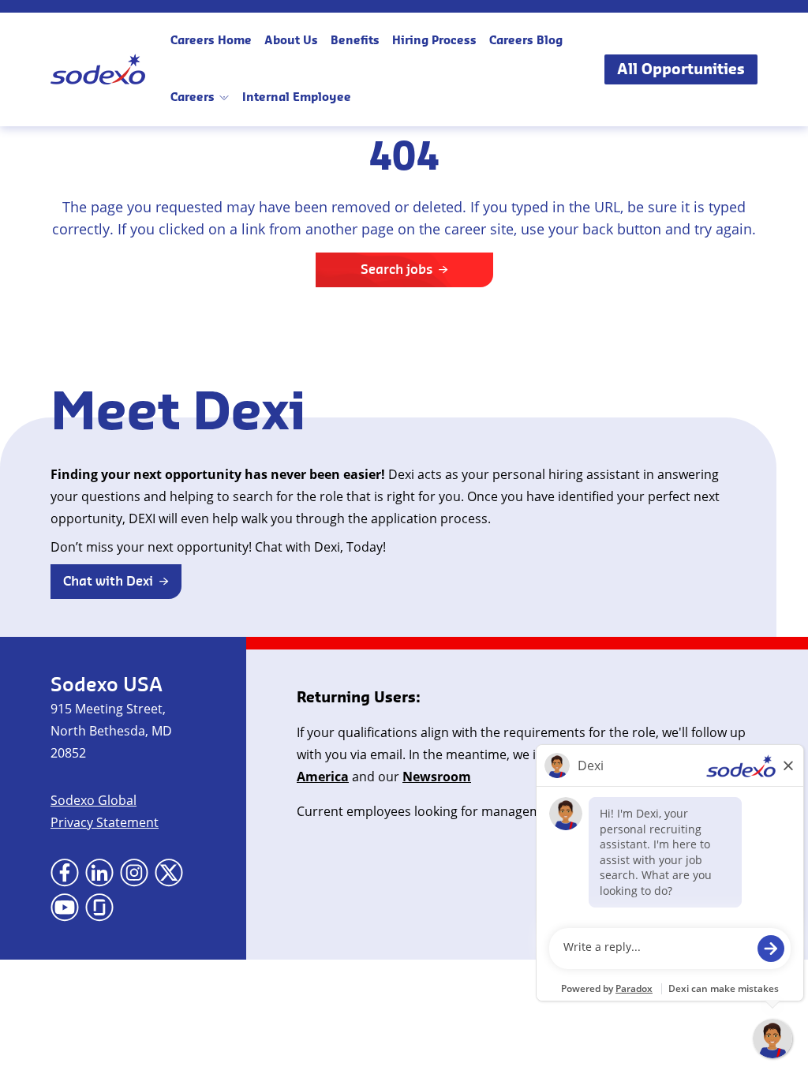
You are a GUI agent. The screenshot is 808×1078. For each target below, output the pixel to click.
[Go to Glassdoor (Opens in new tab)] (99, 907)
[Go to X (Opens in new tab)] (169, 873)
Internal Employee (296, 97)
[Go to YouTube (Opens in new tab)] (64, 907)
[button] (115, 581)
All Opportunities (681, 69)
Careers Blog (526, 41)
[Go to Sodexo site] (97, 69)
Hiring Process (434, 41)
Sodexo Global (93, 800)
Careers (192, 97)
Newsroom (436, 776)
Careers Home (211, 41)
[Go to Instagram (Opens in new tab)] (134, 873)
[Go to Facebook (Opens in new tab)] (64, 873)
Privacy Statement (104, 822)
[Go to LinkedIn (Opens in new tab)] (99, 873)
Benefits (355, 41)
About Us (291, 41)
